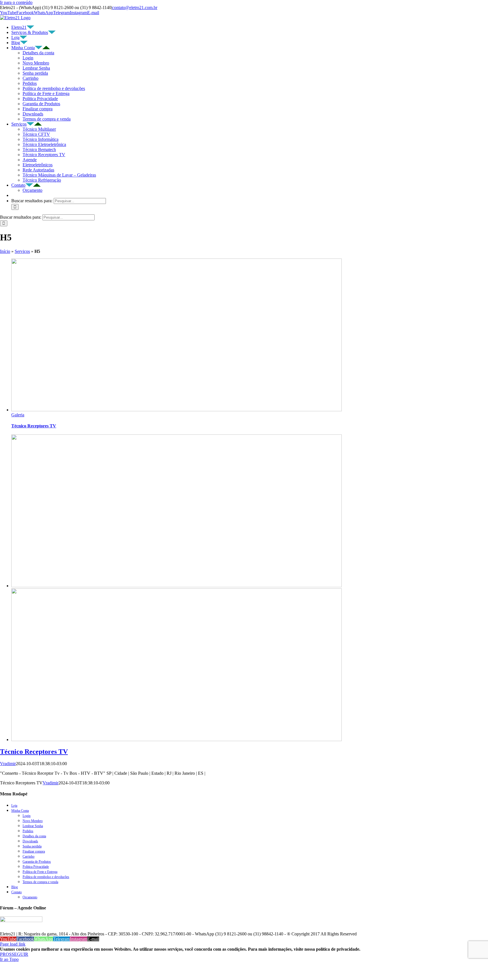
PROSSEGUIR (14, 954)
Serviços (22, 251)
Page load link (12, 944)
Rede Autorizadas (38, 169)
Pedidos (30, 83)
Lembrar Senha (36, 68)
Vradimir (8, 763)
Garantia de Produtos (41, 103)
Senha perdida (35, 73)
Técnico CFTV (36, 134)
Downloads (33, 113)
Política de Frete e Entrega (46, 93)
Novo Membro (36, 63)
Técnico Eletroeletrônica (44, 144)
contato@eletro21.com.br (134, 7)
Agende (30, 159)
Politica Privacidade (40, 98)
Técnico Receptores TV (44, 154)
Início (5, 251)
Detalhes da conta (38, 52)
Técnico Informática (40, 139)
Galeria (17, 414)
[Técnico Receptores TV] (176, 585)
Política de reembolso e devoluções (54, 88)
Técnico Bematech (39, 149)
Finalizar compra (38, 108)
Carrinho (30, 78)
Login (28, 57)
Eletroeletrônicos (38, 164)
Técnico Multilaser (39, 129)
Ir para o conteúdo (16, 2)
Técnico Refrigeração (42, 180)
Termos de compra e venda (47, 119)
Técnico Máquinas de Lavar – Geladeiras (59, 175)
